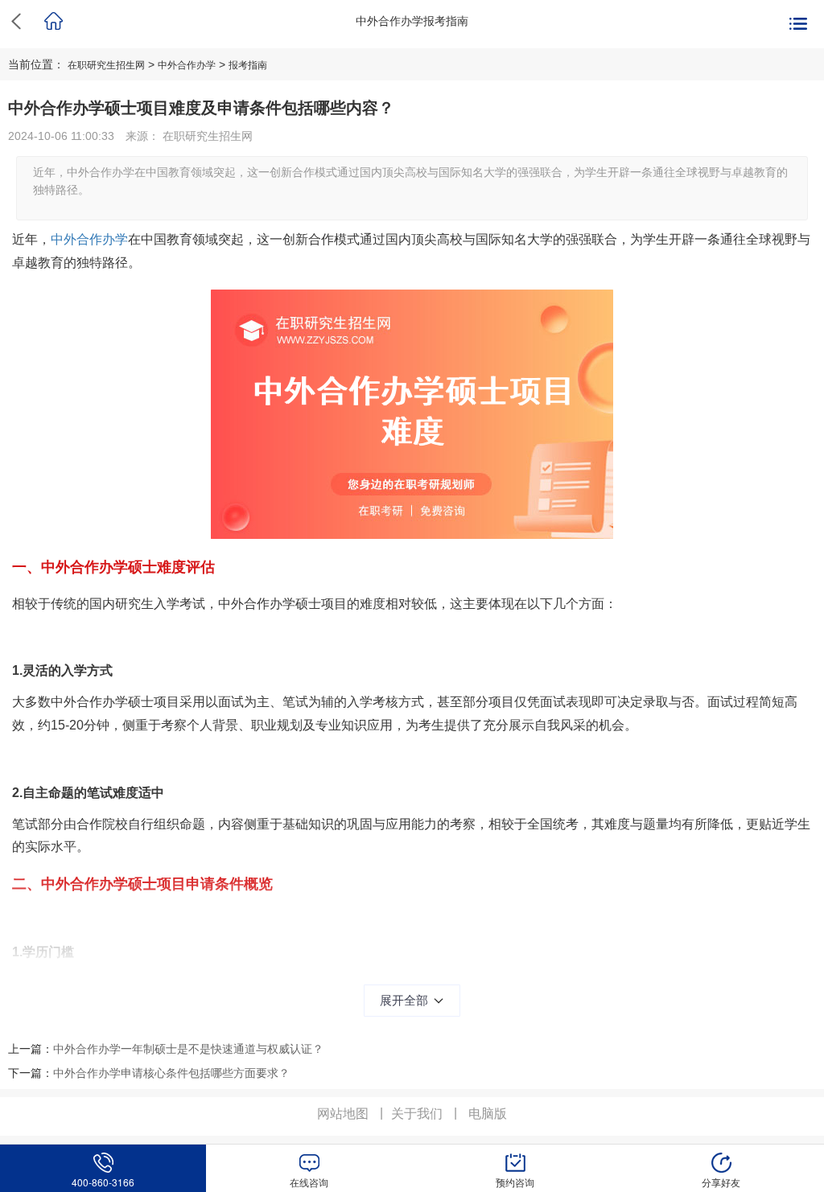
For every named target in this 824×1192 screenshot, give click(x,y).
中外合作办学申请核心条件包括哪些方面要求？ (171, 1073)
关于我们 (417, 1113)
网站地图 (343, 1113)
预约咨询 (515, 1182)
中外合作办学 (187, 65)
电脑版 (487, 1113)
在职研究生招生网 (106, 65)
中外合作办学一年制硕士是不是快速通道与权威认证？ (188, 1048)
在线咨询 (309, 1182)
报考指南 (248, 65)
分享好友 (721, 1182)
